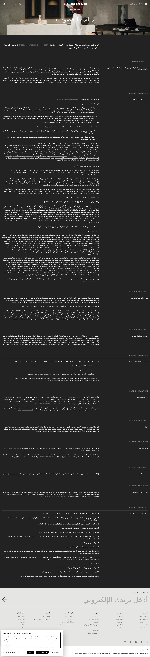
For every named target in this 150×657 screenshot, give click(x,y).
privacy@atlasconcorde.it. (42, 403)
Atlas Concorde (69, 616)
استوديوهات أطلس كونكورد (91, 625)
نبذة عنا (97, 616)
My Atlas (22, 625)
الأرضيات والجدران (142, 616)
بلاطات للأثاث (144, 627)
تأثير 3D (121, 627)
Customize (41, 652)
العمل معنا (96, 627)
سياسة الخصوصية (133, 653)
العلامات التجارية (94, 619)
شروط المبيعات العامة (81, 653)
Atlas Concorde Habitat (67, 622)
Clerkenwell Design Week (42, 619)
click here (45, 647)
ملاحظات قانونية (144, 653)
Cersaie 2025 (46, 616)
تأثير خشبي (120, 622)
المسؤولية (96, 630)
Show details (10, 652)
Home (79, 9)
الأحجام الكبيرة (143, 622)
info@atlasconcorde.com (11, 448)
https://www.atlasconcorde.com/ (33, 45)
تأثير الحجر (120, 625)
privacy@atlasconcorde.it (91, 281)
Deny (30, 652)
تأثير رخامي (120, 616)
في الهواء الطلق (143, 619)
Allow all (55, 652)
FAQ (23, 627)
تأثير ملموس (119, 619)
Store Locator (21, 619)
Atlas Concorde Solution (66, 625)
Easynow (22, 622)
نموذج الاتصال (21, 616)
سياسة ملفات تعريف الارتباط (120, 653)
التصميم (96, 622)
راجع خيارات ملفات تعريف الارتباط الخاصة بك (99, 653)
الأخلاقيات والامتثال (93, 633)
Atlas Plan (71, 619)
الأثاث (146, 625)
